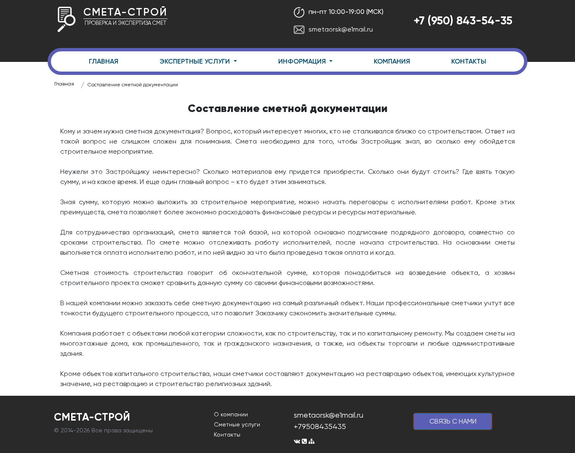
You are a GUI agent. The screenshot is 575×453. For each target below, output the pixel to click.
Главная (64, 84)
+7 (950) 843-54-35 (463, 20)
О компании (231, 414)
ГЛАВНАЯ (103, 61)
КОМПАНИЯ (392, 61)
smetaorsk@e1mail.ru (341, 29)
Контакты (227, 434)
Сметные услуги (237, 424)
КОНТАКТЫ (468, 61)
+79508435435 (320, 426)
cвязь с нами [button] (453, 421)
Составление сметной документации (133, 85)
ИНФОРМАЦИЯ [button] (302, 61)
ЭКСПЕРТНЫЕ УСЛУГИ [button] (196, 61)
